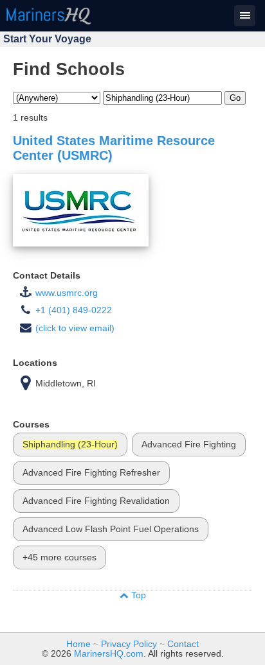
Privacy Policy (129, 644)
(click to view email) (74, 328)
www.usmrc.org (66, 293)
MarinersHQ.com (108, 654)
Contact (183, 644)
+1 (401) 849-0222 (73, 310)
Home (78, 644)
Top (137, 595)
